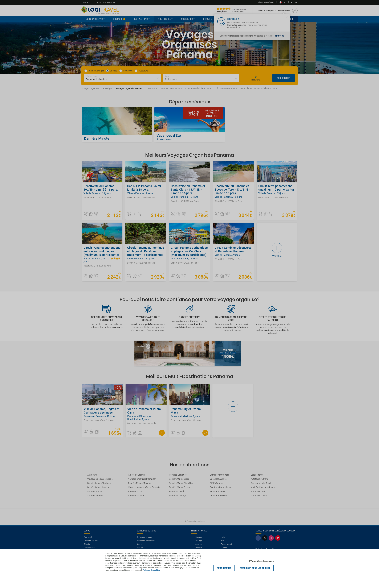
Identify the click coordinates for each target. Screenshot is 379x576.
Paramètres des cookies (262, 561)
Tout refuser (224, 568)
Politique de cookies (151, 570)
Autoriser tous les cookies (255, 568)
